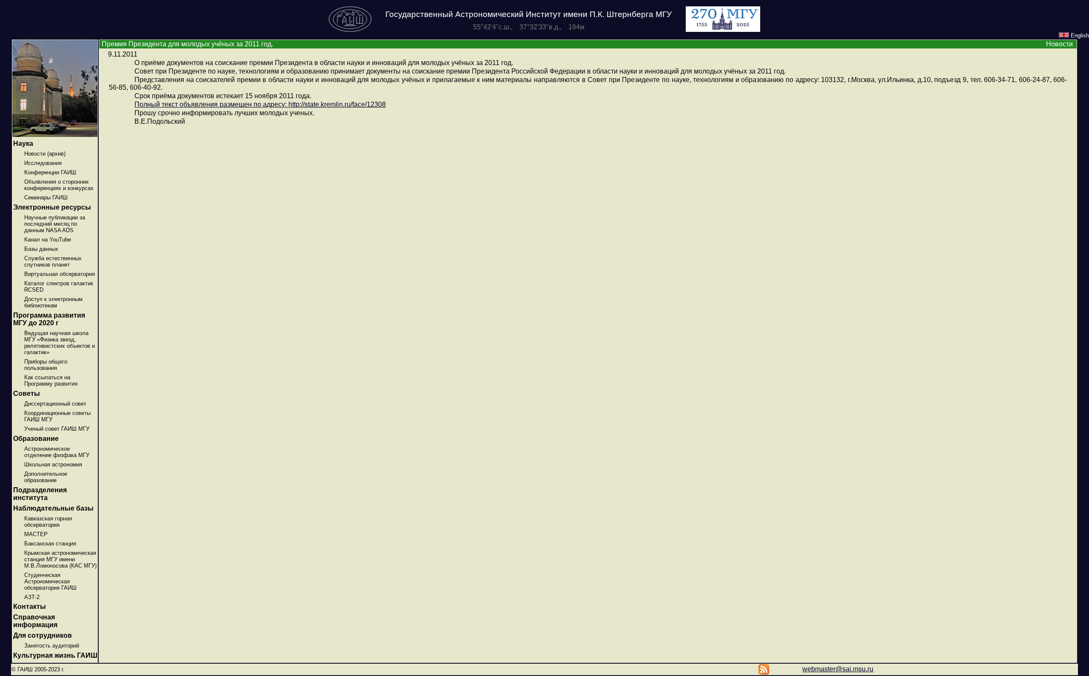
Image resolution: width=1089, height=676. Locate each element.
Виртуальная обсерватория (59, 274)
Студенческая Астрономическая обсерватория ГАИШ (50, 581)
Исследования (43, 163)
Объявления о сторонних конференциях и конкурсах (59, 185)
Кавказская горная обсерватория (48, 521)
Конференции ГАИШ (50, 172)
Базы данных (41, 249)
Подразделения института (40, 493)
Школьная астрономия (53, 464)
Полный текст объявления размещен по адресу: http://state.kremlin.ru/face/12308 (260, 104)
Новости (1059, 44)
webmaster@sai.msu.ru (837, 669)
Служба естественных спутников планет (53, 261)
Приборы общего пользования (45, 364)
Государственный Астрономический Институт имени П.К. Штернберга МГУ (528, 14)
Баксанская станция (50, 543)
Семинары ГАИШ (46, 197)
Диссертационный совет (55, 403)
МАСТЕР (36, 534)
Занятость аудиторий (51, 645)
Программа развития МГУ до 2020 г (49, 319)
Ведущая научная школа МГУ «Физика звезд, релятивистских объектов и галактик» (59, 342)
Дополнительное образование (45, 477)
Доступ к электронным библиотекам (53, 302)
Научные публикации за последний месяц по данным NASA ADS (54, 223)
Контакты (29, 606)
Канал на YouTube (47, 239)
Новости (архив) (45, 154)
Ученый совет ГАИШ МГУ (56, 429)
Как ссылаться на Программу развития (50, 380)
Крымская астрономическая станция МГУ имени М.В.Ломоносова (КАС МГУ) (60, 559)
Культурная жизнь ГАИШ (55, 655)
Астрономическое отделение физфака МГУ (56, 452)
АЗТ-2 (32, 597)
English (1079, 35)
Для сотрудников (42, 635)
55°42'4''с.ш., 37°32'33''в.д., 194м (528, 27)
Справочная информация (35, 621)
